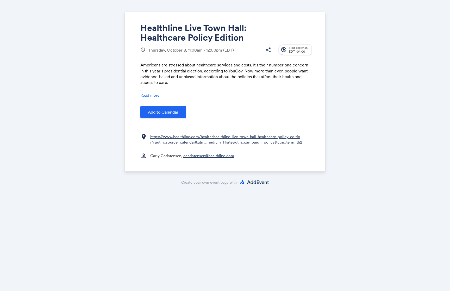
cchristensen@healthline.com (208, 155)
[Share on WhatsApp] (258, 54)
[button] (268, 50)
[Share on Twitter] (238, 54)
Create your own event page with (209, 182)
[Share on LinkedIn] (248, 54)
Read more (149, 95)
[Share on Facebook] (228, 54)
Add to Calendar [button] (163, 112)
